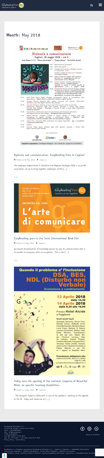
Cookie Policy (20, 440)
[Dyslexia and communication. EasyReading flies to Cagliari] (52, 95)
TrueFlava (96, 435)
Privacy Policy (9, 440)
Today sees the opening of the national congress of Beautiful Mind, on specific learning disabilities (50, 383)
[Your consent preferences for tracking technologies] (4, 455)
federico (43, 160)
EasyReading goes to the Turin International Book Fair (47, 238)
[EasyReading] (13, 5)
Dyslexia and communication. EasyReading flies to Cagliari (50, 155)
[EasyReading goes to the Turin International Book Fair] (52, 207)
